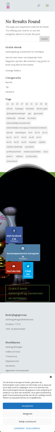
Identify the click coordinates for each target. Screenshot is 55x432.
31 (32, 104)
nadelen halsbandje (14, 147)
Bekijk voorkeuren (27, 421)
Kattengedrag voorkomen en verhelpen (25, 51)
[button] (50, 376)
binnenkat (30, 108)
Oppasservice (12, 361)
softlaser (19, 156)
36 (46, 104)
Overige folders (13, 70)
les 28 (31, 137)
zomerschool (12, 161)
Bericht (9, 82)
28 (27, 104)
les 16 (9, 137)
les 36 (24, 142)
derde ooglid (42, 108)
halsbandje (11, 118)
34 (36, 104)
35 (41, 104)
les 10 (37, 132)
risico (45, 151)
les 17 (16, 137)
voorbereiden (31, 156)
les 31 (39, 137)
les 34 (9, 142)
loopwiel (32, 142)
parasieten (29, 147)
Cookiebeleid (19, 428)
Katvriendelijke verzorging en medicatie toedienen (27, 128)
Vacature (10, 91)
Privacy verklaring (33, 428)
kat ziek (10, 132)
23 (8, 104)
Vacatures (10, 365)
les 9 (30, 132)
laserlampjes (20, 132)
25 (17, 104)
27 (22, 104)
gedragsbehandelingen (16, 113)
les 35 (16, 142)
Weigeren (27, 413)
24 (12, 104)
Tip (7, 87)
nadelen (42, 142)
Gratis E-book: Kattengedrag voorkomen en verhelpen (26, 293)
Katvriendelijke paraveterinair (18, 123)
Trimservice (11, 356)
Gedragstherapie (14, 346)
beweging (19, 108)
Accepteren (27, 405)
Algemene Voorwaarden (17, 370)
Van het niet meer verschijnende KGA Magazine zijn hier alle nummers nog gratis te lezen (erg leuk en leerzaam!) (28, 61)
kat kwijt (21, 118)
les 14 (44, 132)
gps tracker (38, 113)
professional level (14, 151)
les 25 (24, 137)
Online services (13, 351)
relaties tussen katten (32, 151)
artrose (10, 108)
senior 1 (10, 156)
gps (29, 113)
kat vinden (32, 118)
